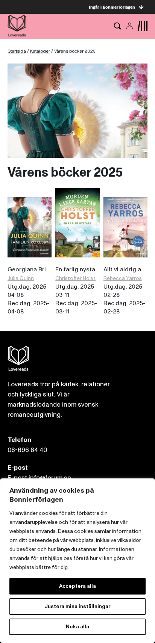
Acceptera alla (77, 586)
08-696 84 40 (27, 450)
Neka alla (77, 626)
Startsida (17, 51)
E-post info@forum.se (39, 478)
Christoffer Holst (75, 278)
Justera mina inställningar (77, 606)
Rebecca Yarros (122, 278)
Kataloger (40, 51)
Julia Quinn (21, 278)
